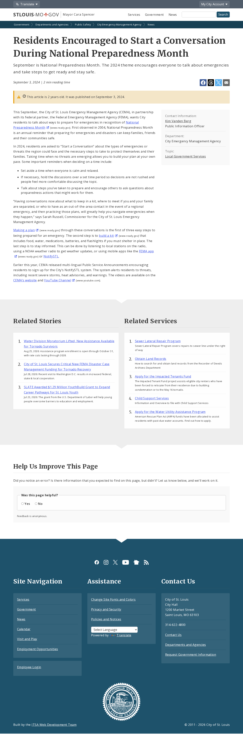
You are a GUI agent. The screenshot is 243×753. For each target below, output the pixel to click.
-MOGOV (36, 14)
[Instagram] (106, 562)
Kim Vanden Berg (178, 121)
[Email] (226, 82)
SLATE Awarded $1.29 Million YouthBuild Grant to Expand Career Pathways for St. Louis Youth (67, 389)
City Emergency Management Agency (119, 24)
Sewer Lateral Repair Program (158, 341)
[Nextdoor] (136, 562)
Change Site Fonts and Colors (113, 599)
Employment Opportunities (37, 649)
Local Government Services (185, 156)
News (173, 15)
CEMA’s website (25, 280)
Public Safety (83, 24)
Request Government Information (190, 654)
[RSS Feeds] (146, 562)
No (40, 504)
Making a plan (24, 230)
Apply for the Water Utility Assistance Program (170, 412)
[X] (115, 562)
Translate (124, 635)
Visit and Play (27, 639)
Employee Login (29, 667)
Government (154, 15)
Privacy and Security (106, 609)
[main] (121, 280)
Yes (27, 504)
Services (134, 15)
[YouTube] (125, 562)
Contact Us (173, 635)
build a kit (106, 236)
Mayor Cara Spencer (79, 14)
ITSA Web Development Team (54, 725)
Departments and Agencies (52, 24)
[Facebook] (96, 562)
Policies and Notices (106, 619)
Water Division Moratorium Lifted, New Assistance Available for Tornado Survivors (69, 343)
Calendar (24, 629)
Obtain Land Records (150, 359)
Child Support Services (152, 398)
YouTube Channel (57, 280)
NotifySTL (51, 256)
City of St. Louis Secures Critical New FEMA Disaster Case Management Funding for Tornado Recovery (67, 366)
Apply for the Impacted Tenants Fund (163, 376)
